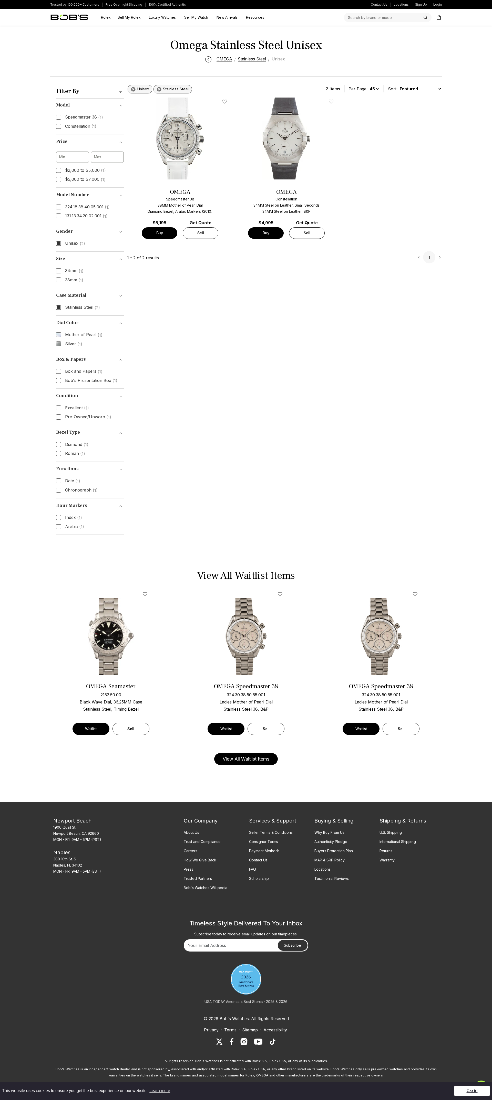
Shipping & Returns (403, 821)
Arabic (74, 527)
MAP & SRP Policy (329, 860)
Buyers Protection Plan (333, 851)
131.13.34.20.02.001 (86, 216)
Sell (200, 233)
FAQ (252, 869)
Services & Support (272, 821)
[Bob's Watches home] (69, 17)
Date (72, 481)
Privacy (211, 1029)
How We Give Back (200, 860)
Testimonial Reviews (331, 878)
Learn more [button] (159, 1090)
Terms (230, 1029)
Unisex (75, 243)
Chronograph (81, 490)
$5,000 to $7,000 (85, 179)
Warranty (387, 860)
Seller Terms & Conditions (271, 832)
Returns (386, 851)
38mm (74, 280)
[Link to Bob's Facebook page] (232, 1042)
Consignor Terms (263, 841)
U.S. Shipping (391, 832)
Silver (73, 344)
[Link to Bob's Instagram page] (244, 1042)
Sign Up (421, 4)
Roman (75, 453)
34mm (74, 271)
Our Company (201, 821)
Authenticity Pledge (330, 841)
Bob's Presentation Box (91, 380)
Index (73, 517)
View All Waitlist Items (246, 759)
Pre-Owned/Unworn (88, 417)
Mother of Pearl (83, 335)
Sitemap (250, 1029)
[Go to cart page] (439, 17)
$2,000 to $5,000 (85, 170)
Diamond (76, 444)
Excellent (77, 408)
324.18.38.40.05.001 (87, 207)
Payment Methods (264, 851)
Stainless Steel (82, 307)
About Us (191, 832)
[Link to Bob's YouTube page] (258, 1042)
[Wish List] (146, 594)
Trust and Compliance (202, 841)
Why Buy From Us (329, 832)
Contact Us (379, 4)
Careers (190, 851)
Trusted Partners (198, 878)
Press (188, 869)
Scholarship (259, 878)
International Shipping (398, 841)
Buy (159, 233)
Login (437, 4)
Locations (401, 4)
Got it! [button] (472, 1091)
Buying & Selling (333, 821)
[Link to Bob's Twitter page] (219, 1042)
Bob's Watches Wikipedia (205, 887)
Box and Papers (83, 371)
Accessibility (275, 1029)
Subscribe (292, 945)
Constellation (80, 126)
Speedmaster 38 (84, 117)
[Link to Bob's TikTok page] (273, 1042)
